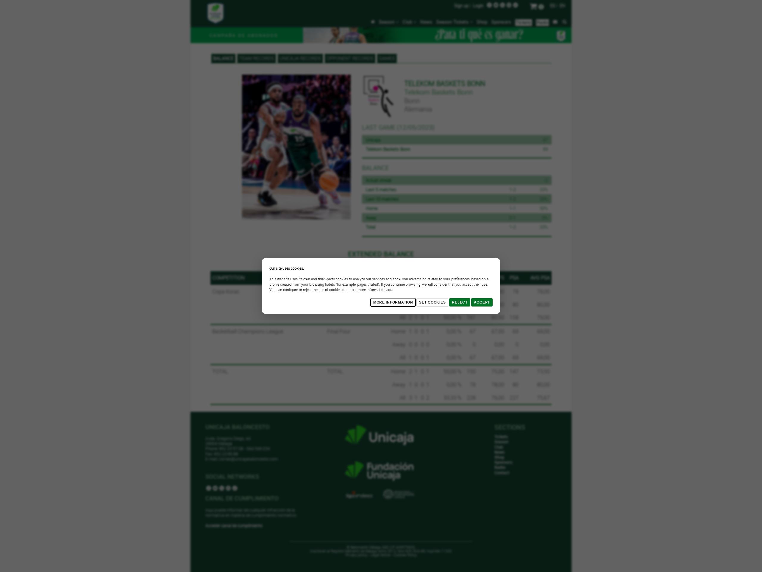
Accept (482, 302)
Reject (459, 302)
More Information (393, 302)
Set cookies (432, 302)
